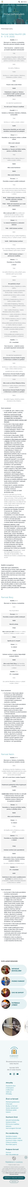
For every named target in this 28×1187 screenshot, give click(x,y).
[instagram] (14, 1074)
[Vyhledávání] (19, 2)
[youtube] (18, 1074)
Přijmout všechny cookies (14, 1178)
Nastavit (14, 1181)
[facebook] (10, 1074)
